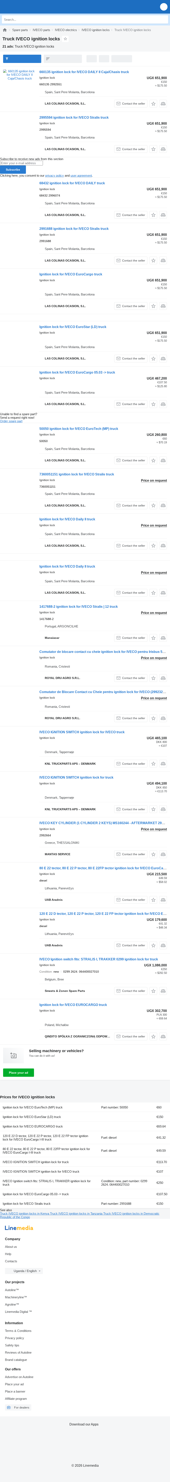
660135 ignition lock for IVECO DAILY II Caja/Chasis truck (84, 72)
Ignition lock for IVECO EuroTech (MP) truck (33, 1107)
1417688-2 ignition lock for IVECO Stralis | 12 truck (78, 606)
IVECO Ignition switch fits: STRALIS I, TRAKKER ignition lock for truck (47, 1182)
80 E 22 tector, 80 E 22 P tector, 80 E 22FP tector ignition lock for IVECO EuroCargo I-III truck (46, 1150)
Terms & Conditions (18, 1330)
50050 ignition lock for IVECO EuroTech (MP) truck (78, 428)
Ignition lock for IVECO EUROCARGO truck (73, 1005)
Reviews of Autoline (18, 1352)
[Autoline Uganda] (27, 6)
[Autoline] (4, 30)
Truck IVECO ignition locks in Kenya (25, 1213)
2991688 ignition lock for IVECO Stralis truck (74, 228)
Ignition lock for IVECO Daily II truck (67, 519)
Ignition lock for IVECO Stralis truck (27, 1203)
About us (11, 1246)
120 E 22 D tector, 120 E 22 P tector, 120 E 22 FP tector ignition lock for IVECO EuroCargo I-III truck (45, 1137)
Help (8, 1254)
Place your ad (18, 1072)
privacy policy (54, 175)
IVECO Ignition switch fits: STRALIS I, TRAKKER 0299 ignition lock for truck (98, 959)
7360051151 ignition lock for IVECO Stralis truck (76, 474)
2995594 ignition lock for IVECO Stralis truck (74, 117)
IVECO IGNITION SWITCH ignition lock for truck (76, 777)
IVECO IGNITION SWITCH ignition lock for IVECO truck (82, 732)
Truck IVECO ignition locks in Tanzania (76, 1213)
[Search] (164, 19)
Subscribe (13, 169)
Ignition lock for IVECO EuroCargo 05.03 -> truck (77, 372)
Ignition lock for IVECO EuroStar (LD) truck (72, 327)
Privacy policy (14, 1338)
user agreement (81, 175)
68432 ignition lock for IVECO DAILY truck (72, 183)
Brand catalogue (16, 1359)
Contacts (11, 1261)
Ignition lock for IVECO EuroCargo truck (70, 274)
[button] (164, 6)
